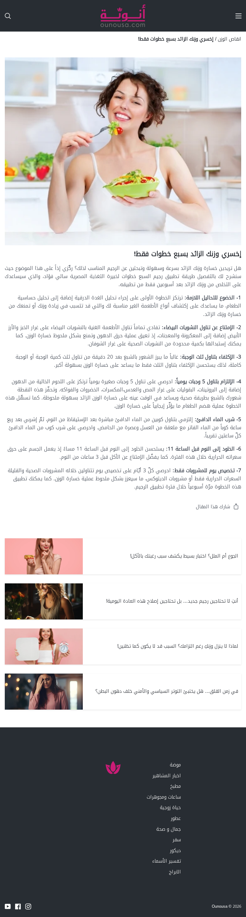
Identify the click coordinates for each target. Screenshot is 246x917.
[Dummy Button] (34, 16)
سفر (176, 839)
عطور (176, 818)
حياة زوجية (170, 807)
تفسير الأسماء (166, 861)
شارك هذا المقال (213, 506)
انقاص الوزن (229, 39)
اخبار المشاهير (166, 775)
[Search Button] (5, 16)
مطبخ (175, 786)
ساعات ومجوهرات (164, 797)
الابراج (175, 871)
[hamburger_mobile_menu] (236, 16)
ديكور (175, 850)
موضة (175, 764)
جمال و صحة (168, 829)
